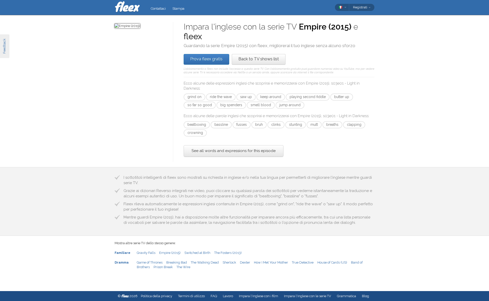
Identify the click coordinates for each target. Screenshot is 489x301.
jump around (290, 105)
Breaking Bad (176, 262)
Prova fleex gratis (206, 59)
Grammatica (346, 296)
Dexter (245, 262)
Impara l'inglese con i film (258, 296)
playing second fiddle (308, 97)
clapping (354, 124)
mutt (314, 124)
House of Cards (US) (332, 262)
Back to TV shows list (258, 59)
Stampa (178, 8)
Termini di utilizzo (191, 296)
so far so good (199, 105)
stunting (295, 124)
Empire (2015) (170, 253)
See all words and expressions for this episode (234, 150)
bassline (221, 124)
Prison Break (163, 267)
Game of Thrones (149, 262)
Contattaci (158, 8)
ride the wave (221, 97)
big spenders (231, 105)
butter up (341, 97)
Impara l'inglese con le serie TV (307, 296)
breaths (332, 124)
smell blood (261, 105)
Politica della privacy (156, 296)
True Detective (303, 262)
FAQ (214, 296)
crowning (195, 133)
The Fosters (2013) (228, 253)
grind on (194, 97)
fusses (241, 124)
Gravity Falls (146, 253)
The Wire (183, 267)
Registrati (360, 7)
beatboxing (196, 124)
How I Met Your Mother (271, 262)
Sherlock (229, 262)
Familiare (122, 253)
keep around (270, 97)
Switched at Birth (197, 253)
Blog (365, 296)
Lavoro (228, 296)
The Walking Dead (205, 262)
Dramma (122, 262)
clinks (276, 124)
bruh (259, 124)
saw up (246, 97)
